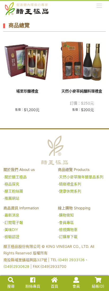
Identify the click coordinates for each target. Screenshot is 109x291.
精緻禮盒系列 (70, 184)
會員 (76, 286)
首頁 (54, 286)
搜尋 (11, 286)
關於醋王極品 (15, 177)
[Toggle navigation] (99, 5)
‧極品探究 (11, 184)
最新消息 (11, 215)
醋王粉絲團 (13, 191)
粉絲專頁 (32, 286)
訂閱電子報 (13, 222)
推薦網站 (11, 198)
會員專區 (66, 222)
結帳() (98, 286)
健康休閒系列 (70, 191)
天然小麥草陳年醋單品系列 (82, 177)
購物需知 (66, 215)
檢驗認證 (11, 236)
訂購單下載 (68, 236)
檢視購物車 (68, 229)
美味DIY (11, 229)
